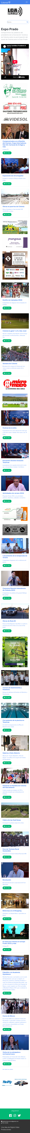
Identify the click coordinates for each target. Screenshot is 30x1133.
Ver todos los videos (7, 1069)
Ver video (7, 153)
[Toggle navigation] (27, 2)
